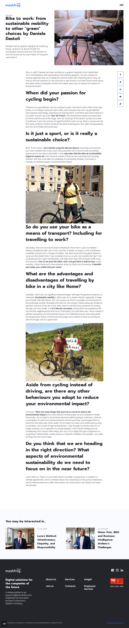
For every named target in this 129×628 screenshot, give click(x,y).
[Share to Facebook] (120, 75)
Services (70, 579)
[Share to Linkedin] (120, 89)
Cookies (121, 622)
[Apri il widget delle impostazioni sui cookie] (4, 624)
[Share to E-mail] (120, 96)
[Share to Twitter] (120, 82)
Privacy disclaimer (112, 622)
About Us (51, 579)
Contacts (70, 586)
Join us (50, 586)
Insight (88, 579)
